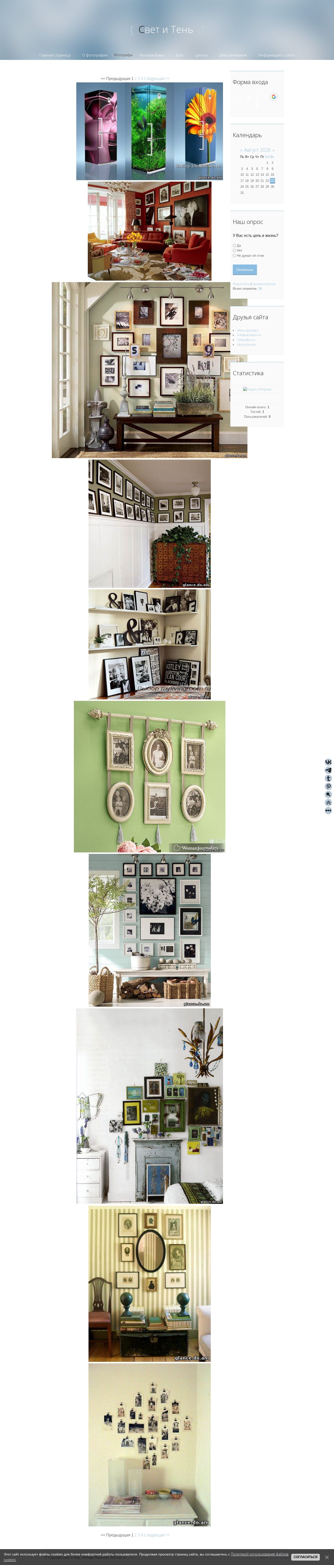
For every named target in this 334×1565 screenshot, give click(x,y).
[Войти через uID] (240, 96)
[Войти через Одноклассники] (257, 105)
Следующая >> (157, 78)
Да (239, 245)
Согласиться (305, 1557)
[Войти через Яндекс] (265, 96)
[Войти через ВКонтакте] (248, 96)
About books (246, 344)
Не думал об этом (250, 255)
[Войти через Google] (274, 97)
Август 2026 (257, 150)
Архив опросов (263, 284)
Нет (239, 250)
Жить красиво (247, 330)
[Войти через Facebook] (257, 96)
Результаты (241, 284)
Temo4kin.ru (246, 340)
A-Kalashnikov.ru (249, 335)
